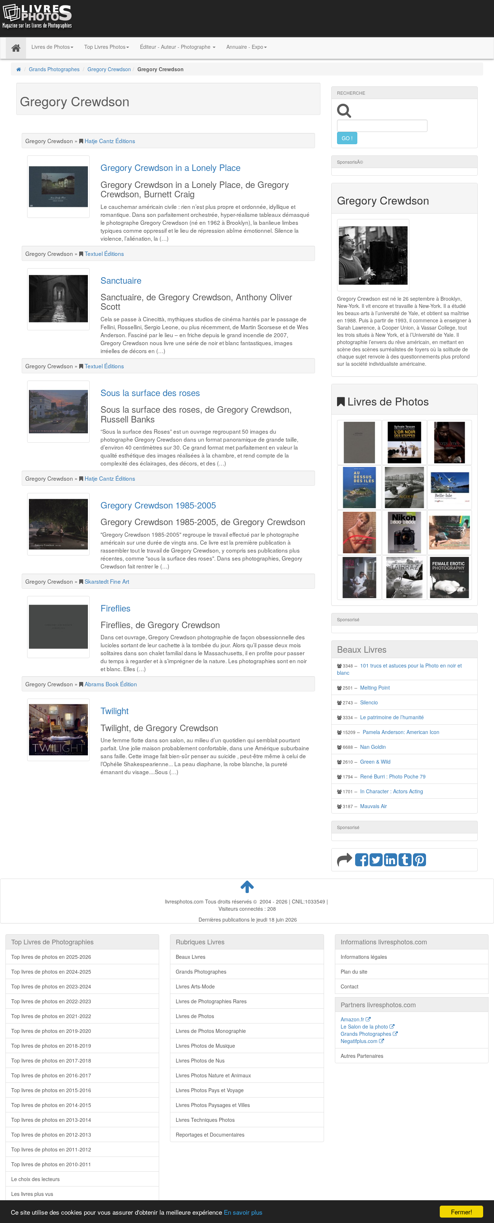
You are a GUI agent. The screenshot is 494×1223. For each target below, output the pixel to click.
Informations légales (364, 956)
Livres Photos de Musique (205, 1045)
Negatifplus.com (360, 1040)
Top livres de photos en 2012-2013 (51, 1134)
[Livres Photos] (36, 17)
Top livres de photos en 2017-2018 (51, 1060)
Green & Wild (375, 761)
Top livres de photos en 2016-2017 (51, 1075)
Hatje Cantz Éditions (110, 141)
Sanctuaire (121, 280)
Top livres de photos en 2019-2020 (51, 1030)
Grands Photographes (54, 69)
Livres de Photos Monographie (211, 1030)
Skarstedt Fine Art (107, 581)
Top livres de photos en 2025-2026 (51, 956)
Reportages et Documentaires (210, 1134)
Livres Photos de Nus (200, 1060)
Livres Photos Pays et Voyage (210, 1090)
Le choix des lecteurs (35, 1179)
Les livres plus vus (32, 1193)
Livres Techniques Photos (205, 1119)
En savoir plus (243, 1211)
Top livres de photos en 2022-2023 (51, 1001)
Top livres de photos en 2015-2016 (51, 1090)
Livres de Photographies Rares (211, 1001)
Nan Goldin (373, 746)
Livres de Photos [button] (50, 46)
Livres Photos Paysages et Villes (213, 1104)
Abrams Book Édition (111, 684)
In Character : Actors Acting (391, 791)
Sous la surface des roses (150, 392)
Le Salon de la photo (365, 1026)
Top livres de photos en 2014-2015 (51, 1104)
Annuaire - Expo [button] (244, 46)
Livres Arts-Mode (195, 986)
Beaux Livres (190, 956)
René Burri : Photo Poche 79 (393, 776)
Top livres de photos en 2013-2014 (51, 1119)
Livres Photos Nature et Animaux (213, 1075)
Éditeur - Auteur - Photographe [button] (176, 46)
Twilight (115, 710)
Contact (349, 986)
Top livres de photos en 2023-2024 (51, 986)
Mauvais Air (373, 806)
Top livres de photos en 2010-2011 (51, 1164)
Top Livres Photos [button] (104, 46)
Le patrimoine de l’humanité (392, 717)
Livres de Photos (195, 1016)
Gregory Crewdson (109, 69)
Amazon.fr (353, 1019)
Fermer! (461, 1211)
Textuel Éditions (104, 253)
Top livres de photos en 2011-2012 (51, 1149)
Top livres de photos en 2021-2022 (51, 1016)
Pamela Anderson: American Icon (401, 731)
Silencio (369, 702)
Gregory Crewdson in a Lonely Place (170, 167)
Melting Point (375, 687)
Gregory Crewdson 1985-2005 (158, 504)
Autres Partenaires (362, 1055)
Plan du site (354, 971)
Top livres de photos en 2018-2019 (51, 1045)
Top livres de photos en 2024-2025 (51, 971)
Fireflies (116, 607)
